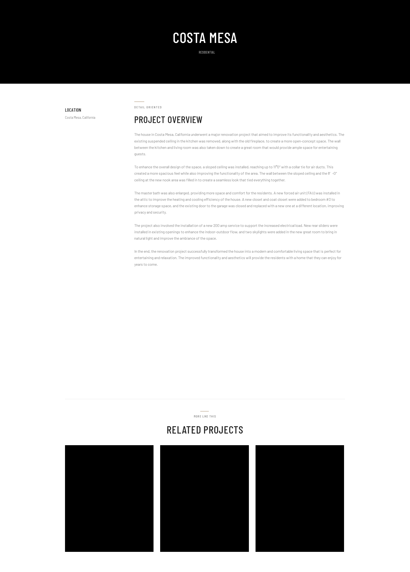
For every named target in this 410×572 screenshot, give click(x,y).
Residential (207, 52)
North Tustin (191, 551)
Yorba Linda (94, 551)
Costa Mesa (283, 551)
